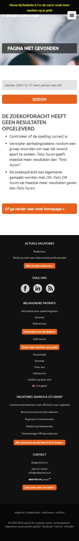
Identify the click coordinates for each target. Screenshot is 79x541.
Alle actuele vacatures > (39, 265)
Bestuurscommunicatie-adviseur (39, 411)
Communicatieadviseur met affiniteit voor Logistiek (40, 404)
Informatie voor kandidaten (39, 331)
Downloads (39, 354)
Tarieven (39, 317)
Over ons (39, 367)
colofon (60, 512)
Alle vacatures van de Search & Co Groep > (39, 442)
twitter (58, 526)
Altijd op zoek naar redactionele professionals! (39, 257)
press (49, 522)
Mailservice (39, 373)
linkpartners (33, 512)
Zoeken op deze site (39, 379)
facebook (47, 526)
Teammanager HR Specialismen (39, 433)
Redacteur (39, 251)
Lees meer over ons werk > (39, 487)
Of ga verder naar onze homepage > (34, 208)
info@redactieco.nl (39, 472)
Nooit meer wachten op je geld (40, 347)
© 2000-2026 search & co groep (26, 522)
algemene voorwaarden (19, 526)
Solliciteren (39, 339)
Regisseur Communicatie (39, 419)
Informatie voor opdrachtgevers (39, 311)
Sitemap (39, 360)
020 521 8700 (39, 468)
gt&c (37, 526)
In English (41, 385)
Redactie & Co (39, 462)
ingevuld (20, 512)
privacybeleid (61, 522)
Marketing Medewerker (39, 426)
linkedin (69, 526)
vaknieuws (48, 512)
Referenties (39, 323)
